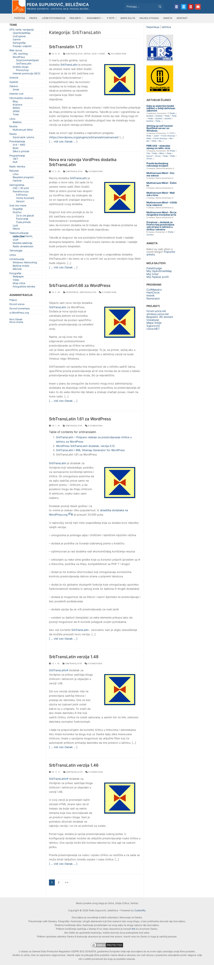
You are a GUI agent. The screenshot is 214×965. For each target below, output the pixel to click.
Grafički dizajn (20, 67)
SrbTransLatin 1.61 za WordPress (80, 418)
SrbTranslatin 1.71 (65, 46)
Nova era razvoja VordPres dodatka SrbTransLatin (83, 162)
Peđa (172, 113)
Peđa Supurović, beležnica (58, 4)
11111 (172, 133)
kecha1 (149, 156)
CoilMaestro (154, 289)
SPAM (16, 112)
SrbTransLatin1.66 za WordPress (80, 285)
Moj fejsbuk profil (157, 277)
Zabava (13, 87)
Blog (15, 102)
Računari (14, 171)
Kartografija (19, 43)
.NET (15, 159)
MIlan (161, 153)
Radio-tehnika (17, 167)
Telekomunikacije (18, 233)
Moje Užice (19, 284)
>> (67, 882)
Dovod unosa (16, 304)
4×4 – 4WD (19, 145)
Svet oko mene (17, 206)
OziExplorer (19, 37)
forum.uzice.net (156, 311)
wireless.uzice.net (157, 314)
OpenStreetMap (21, 33)
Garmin (17, 40)
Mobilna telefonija (22, 243)
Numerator (153, 298)
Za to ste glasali (25, 216)
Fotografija (15, 274)
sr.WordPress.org (19, 313)
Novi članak (15, 319)
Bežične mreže (21, 266)
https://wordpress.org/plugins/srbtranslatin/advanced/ (84, 137)
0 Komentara (109, 292)
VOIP (15, 240)
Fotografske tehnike (24, 287)
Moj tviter (152, 274)
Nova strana (16, 322)
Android (13, 78)
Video (16, 280)
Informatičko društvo (21, 98)
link (133, 928)
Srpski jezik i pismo (94, 54)
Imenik (150, 295)
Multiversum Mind (23, 130)
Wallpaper (18, 277)
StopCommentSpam (27, 61)
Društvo (17, 213)
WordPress (72, 292)
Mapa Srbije (154, 322)
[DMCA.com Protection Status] (107, 947)
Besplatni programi (23, 178)
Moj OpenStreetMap (159, 271)
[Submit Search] (160, 6)
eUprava (17, 105)
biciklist (149, 116)
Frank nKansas (168, 136)
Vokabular (152, 320)
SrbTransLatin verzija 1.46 (73, 765)
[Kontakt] (197, 6)
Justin (156, 136)
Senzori (20, 202)
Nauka (13, 134)
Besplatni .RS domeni (159, 317)
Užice (12, 255)
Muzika (13, 127)
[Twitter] (183, 6)
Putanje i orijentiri (22, 47)
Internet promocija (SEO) (26, 74)
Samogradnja (16, 185)
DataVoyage (154, 268)
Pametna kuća (21, 192)
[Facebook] (176, 6)
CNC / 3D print (21, 188)
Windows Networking (25, 263)
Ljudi (15, 226)
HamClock (153, 292)
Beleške (17, 123)
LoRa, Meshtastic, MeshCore (23, 237)
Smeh (16, 90)
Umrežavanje (16, 259)
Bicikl (15, 148)
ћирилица (152, 27)
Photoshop (22, 70)
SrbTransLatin (74, 54)
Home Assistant (25, 198)
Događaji (18, 209)
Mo (171, 138)
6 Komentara (94, 425)
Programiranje (17, 156)
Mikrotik (17, 269)
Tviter (16, 115)
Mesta (16, 229)
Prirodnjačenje (17, 142)
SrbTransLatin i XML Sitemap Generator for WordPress (90, 450)
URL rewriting (20, 54)
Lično (12, 119)
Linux (16, 174)
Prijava (13, 300)
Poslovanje (22, 219)
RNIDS (16, 108)
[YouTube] (190, 6)
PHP (15, 163)
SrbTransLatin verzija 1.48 (73, 656)
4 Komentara (95, 171)
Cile (148, 153)
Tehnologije (15, 251)
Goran (158, 156)
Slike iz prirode (21, 152)
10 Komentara (118, 54)
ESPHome (21, 195)
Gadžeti (13, 82)
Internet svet (16, 94)
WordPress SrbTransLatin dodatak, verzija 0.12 (85, 446)
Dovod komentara (19, 309)
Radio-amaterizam (23, 247)
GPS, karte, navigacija (21, 30)
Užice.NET (153, 328)
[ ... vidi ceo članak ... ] (63, 141)
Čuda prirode (23, 222)
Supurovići (153, 325)
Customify (139, 910)
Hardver (17, 181)
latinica (166, 27)
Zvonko (149, 235)
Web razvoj (15, 51)
